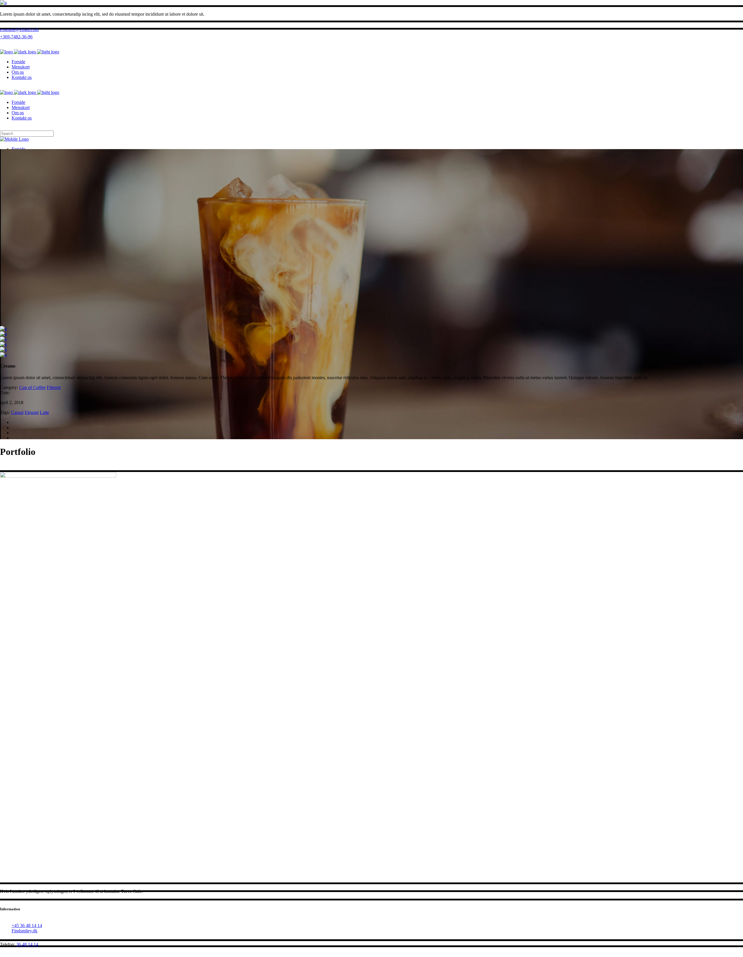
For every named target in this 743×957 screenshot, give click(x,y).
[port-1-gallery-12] (3, 339)
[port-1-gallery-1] (3, 344)
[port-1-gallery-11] (3, 333)
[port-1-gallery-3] (3, 354)
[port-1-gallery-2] (3, 349)
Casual (17, 412)
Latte (44, 412)
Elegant (32, 412)
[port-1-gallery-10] (3, 328)
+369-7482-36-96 (16, 36)
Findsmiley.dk (24, 930)
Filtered (54, 387)
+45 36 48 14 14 (27, 925)
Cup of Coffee (32, 387)
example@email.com (19, 29)
